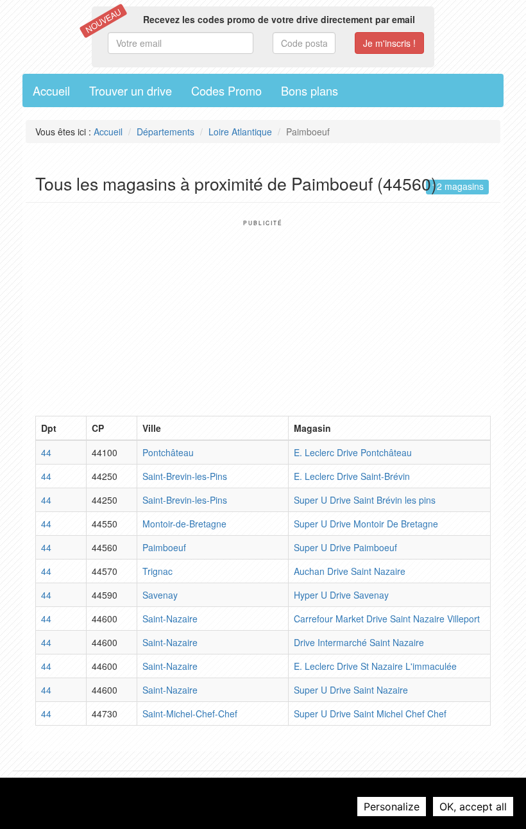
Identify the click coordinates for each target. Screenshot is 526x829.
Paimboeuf (164, 547)
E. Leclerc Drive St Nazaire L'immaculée (375, 666)
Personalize (392, 806)
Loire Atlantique (240, 131)
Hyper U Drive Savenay (341, 594)
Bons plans (309, 90)
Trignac (157, 571)
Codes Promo (226, 90)
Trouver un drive (130, 90)
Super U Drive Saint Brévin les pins (365, 499)
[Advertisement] (263, 316)
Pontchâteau (168, 452)
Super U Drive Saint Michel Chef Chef (370, 713)
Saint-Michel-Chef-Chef (189, 713)
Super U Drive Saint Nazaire (351, 689)
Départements (165, 131)
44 (46, 452)
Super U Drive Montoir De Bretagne (366, 523)
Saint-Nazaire (170, 618)
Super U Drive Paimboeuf (345, 547)
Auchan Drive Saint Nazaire (349, 571)
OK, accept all (473, 806)
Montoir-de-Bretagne (184, 523)
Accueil (51, 90)
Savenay (160, 594)
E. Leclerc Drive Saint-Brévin (352, 476)
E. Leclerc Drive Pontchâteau (353, 452)
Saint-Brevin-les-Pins (184, 476)
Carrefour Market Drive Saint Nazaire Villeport (387, 618)
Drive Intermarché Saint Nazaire (359, 642)
